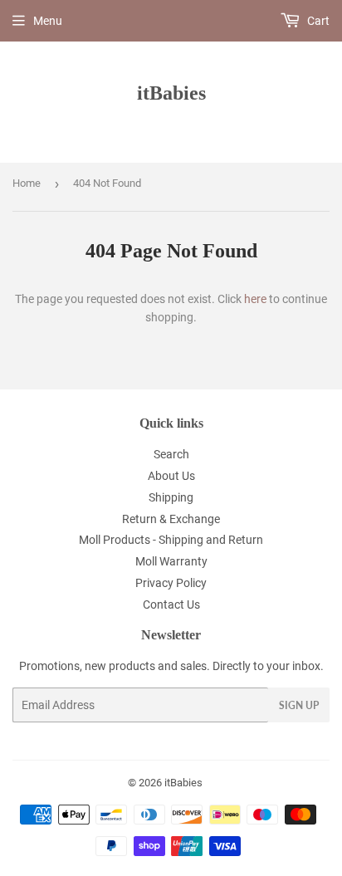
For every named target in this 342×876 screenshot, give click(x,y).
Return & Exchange (171, 519)
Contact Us (171, 604)
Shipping (171, 497)
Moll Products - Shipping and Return (171, 539)
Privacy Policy (171, 583)
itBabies (171, 92)
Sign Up (299, 705)
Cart (317, 20)
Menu (47, 20)
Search (171, 454)
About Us (171, 475)
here (255, 299)
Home (26, 183)
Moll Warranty (171, 561)
